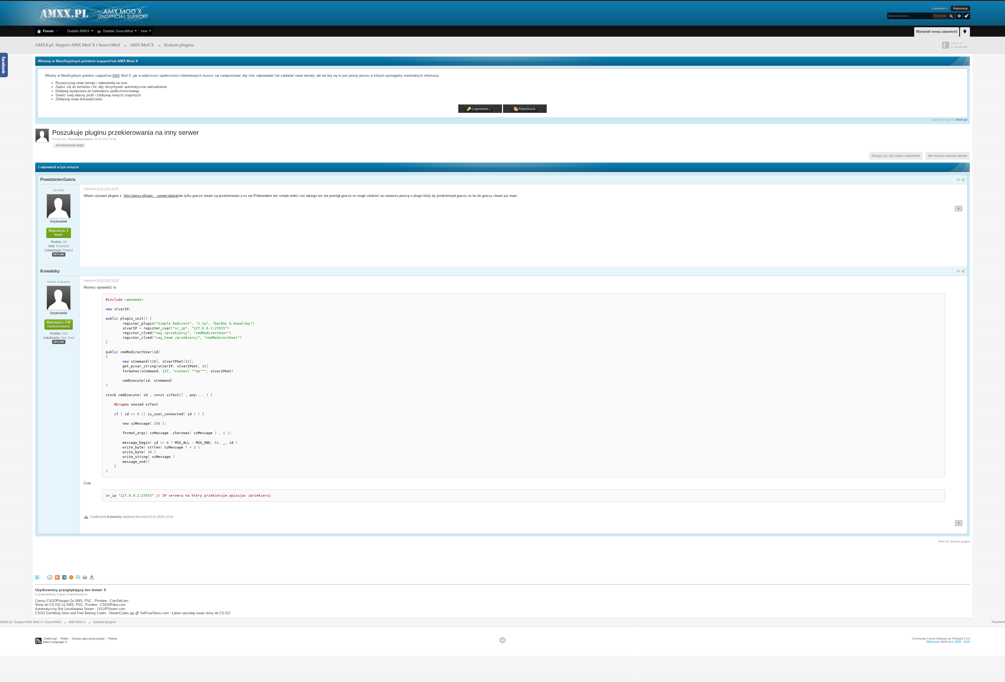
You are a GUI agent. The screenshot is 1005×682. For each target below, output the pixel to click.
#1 (959, 179)
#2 (959, 271)
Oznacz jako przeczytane (88, 638)
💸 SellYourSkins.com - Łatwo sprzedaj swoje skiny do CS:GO (182, 613)
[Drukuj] (85, 577)
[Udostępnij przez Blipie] (57, 577)
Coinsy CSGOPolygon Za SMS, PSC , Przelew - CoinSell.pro (81, 601)
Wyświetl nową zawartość (936, 32)
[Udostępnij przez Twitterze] (37, 577)
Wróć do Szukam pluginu (954, 541)
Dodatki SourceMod (117, 31)
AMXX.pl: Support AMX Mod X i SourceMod (30, 622)
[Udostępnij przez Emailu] (78, 577)
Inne (144, 31)
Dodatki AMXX (77, 31)
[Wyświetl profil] (58, 206)
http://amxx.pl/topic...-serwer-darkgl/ (151, 196)
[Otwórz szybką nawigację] (965, 31)
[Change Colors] (966, 15)
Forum (47, 31)
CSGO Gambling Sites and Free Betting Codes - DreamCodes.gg (84, 613)
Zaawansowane (959, 16)
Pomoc (112, 638)
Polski (64, 638)
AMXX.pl (945, 641)
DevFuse (962, 119)
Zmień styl (50, 638)
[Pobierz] (92, 577)
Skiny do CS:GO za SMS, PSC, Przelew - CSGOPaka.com (80, 605)
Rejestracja (960, 8)
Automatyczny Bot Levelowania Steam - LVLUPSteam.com (80, 609)
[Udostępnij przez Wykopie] (49, 577)
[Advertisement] (130, 558)
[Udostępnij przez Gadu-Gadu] (71, 577)
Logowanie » (940, 8)
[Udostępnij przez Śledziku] (64, 577)
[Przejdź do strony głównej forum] (93, 13)
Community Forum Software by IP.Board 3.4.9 (941, 638)
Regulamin (998, 621)
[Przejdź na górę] (502, 640)
